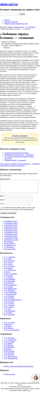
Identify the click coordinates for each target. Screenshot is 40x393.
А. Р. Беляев (8, 343)
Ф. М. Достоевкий (10, 274)
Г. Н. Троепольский (11, 358)
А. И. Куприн (9, 283)
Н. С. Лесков (8, 287)
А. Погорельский (10, 294)
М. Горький (8, 268)
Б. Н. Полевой (9, 353)
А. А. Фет (7, 309)
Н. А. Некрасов (9, 290)
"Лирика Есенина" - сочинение (15, 160)
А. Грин (7, 272)
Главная (7, 20)
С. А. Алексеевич (10, 340)
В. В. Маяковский (10, 288)
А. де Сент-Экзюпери (11, 330)
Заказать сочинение (11, 22)
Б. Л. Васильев (9, 347)
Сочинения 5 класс (10, 228)
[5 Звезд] (35, 44)
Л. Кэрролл (8, 326)
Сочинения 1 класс (10, 221)
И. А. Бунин (8, 262)
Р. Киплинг (8, 324)
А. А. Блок (8, 259)
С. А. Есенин (8, 277)
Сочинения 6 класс (10, 230)
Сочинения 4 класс (10, 227)
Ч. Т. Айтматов (9, 338)
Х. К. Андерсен (9, 322)
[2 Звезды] (13, 44)
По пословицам (9, 243)
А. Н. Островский (10, 292)
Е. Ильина (7, 349)
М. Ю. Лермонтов (10, 285)
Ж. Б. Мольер (8, 328)
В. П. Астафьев (9, 341)
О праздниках (9, 247)
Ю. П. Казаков (9, 351)
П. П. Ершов (8, 275)
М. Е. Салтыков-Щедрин (12, 300)
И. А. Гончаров (9, 266)
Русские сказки (9, 374)
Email (2, 200)
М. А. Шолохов (9, 314)
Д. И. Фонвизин (9, 311)
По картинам (8, 241)
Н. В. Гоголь (8, 264)
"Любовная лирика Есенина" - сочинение (18, 155)
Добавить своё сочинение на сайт (16, 23)
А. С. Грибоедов (9, 270)
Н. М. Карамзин (9, 279)
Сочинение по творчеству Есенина (16, 153)
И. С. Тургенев (9, 305)
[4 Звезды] (28, 44)
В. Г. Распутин (9, 354)
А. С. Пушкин (9, 296)
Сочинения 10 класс (11, 238)
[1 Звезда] (5, 44)
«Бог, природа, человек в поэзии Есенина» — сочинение (20, 164)
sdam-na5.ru (9, 4)
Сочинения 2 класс (10, 223)
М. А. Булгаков (9, 261)
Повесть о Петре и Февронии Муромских (18, 366)
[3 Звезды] (20, 44)
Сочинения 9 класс (10, 236)
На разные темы (9, 249)
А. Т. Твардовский (10, 356)
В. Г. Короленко (9, 281)
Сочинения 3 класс (10, 225)
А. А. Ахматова (9, 257)
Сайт (1, 203)
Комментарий (5, 179)
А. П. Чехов (8, 313)
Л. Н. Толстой (9, 303)
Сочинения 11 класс (11, 240)
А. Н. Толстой (9, 301)
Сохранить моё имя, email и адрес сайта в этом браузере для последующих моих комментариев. (17, 208)
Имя (2, 196)
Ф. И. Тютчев (9, 307)
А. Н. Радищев (9, 298)
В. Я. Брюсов (8, 345)
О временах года (10, 245)
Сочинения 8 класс (10, 234)
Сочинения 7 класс (10, 232)
